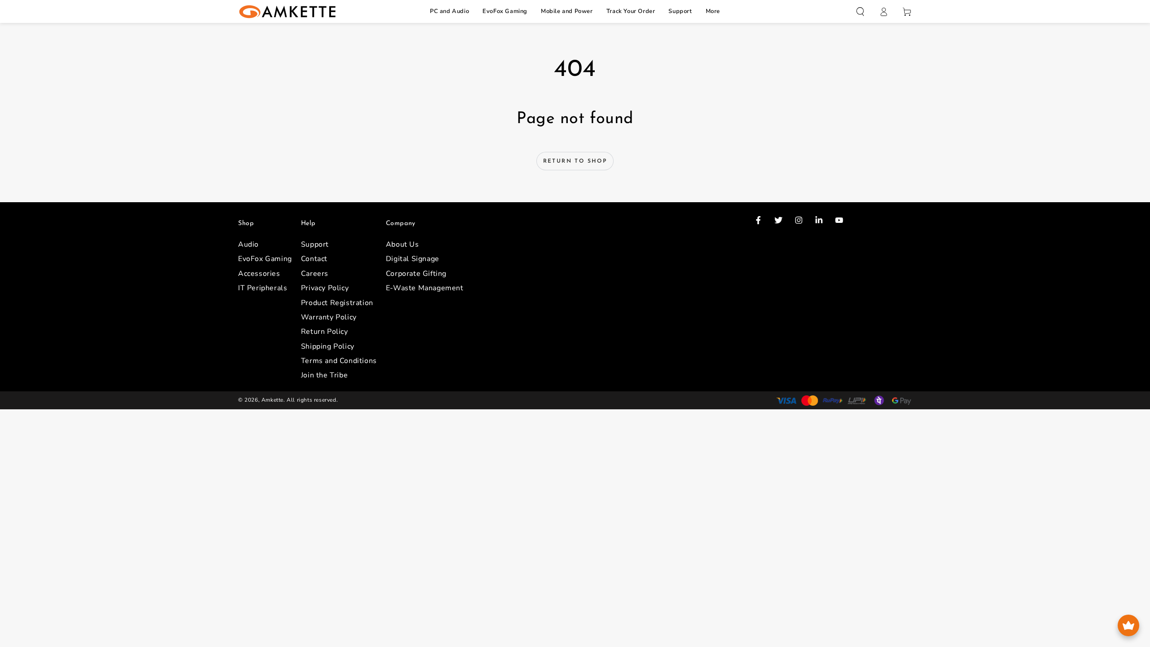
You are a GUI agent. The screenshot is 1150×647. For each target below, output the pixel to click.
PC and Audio (449, 11)
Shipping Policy (327, 346)
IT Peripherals (262, 288)
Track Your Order (630, 11)
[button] (860, 12)
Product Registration (337, 303)
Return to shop (575, 161)
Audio (248, 244)
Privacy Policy (325, 288)
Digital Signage (412, 259)
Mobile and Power (567, 11)
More (713, 11)
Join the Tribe (324, 375)
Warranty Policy (329, 317)
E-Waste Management (425, 288)
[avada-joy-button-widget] (1128, 625)
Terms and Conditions (339, 361)
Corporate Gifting (416, 274)
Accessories (259, 274)
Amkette (272, 399)
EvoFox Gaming (504, 11)
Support (680, 11)
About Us (402, 244)
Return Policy (324, 332)
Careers (314, 274)
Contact (314, 259)
